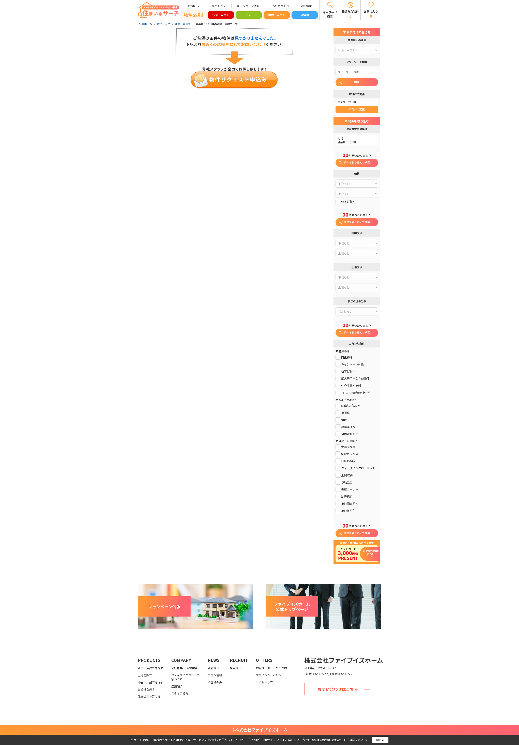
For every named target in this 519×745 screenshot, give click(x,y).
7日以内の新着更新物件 (356, 393)
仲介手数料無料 (351, 386)
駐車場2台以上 (350, 406)
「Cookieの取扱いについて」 (327, 740)
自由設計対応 (349, 434)
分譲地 (304, 15)
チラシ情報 (215, 675)
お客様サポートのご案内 (271, 668)
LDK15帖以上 (349, 461)
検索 (356, 82)
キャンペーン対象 (352, 364)
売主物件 (347, 357)
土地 (249, 15)
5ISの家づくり (280, 6)
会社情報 (306, 6)
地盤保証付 (348, 511)
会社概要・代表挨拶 (184, 668)
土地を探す (145, 675)
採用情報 (235, 668)
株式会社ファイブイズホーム (343, 660)
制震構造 (347, 496)
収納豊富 (347, 482)
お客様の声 (215, 682)
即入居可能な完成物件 (355, 379)
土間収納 (347, 475)
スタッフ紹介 (179, 693)
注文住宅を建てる (149, 696)
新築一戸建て (220, 15)
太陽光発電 (348, 447)
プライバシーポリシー (270, 675)
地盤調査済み (349, 504)
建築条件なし (349, 427)
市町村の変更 (357, 109)
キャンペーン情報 (248, 6)
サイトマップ (264, 682)
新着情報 (213, 668)
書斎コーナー (349, 489)
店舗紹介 (177, 686)
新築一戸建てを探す (150, 668)
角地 (344, 420)
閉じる (380, 740)
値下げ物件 (348, 202)
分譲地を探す (146, 689)
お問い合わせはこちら (337, 689)
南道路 (345, 413)
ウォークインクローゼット (358, 468)
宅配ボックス (349, 454)
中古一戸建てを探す (150, 682)
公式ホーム (193, 6)
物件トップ (219, 6)
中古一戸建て (276, 15)
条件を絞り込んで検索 (357, 162)
